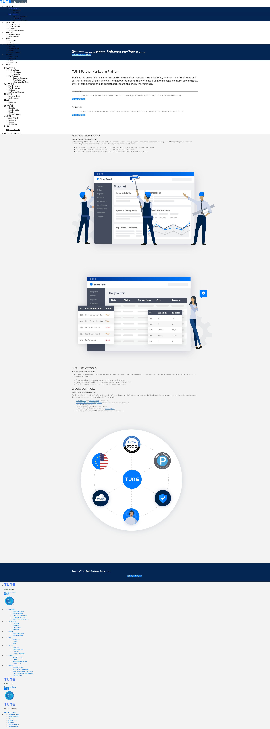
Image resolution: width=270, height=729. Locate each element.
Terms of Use (17, 675)
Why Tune (12, 621)
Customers (17, 627)
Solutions (11, 609)
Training (16, 651)
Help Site (16, 647)
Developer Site (18, 649)
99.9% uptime (110, 409)
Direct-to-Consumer (20, 615)
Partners (16, 625)
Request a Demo (10, 592)
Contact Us (17, 663)
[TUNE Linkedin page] (8, 594)
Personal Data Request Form (23, 671)
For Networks (18, 613)
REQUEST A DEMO (134, 576)
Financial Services (19, 617)
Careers (15, 659)
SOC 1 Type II (94, 401)
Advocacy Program (20, 661)
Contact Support (19, 653)
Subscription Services (20, 619)
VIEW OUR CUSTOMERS (81, 55)
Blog (14, 643)
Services (16, 629)
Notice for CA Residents (21, 669)
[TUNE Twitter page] (6, 594)
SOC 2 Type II (81, 401)
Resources (16, 639)
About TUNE (17, 657)
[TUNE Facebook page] (5, 594)
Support (11, 645)
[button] (19, 1)
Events (15, 641)
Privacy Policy (18, 667)
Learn (10, 637)
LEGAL (11, 665)
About (10, 655)
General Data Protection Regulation (89, 403)
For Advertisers (18, 611)
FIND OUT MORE (78, 99)
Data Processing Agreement (23, 673)
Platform (16, 623)
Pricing (11, 631)
